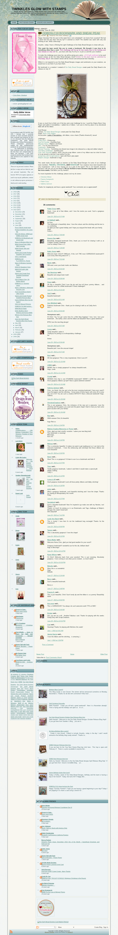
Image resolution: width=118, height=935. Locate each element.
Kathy (17, 545)
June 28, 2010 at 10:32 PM (56, 621)
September (18, 218)
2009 (15, 334)
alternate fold (17, 708)
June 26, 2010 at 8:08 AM (56, 278)
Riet (48, 416)
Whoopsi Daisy (43, 144)
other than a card (16, 711)
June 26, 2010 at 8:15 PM (56, 536)
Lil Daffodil (51, 220)
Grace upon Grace (21, 611)
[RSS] (11, 932)
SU (32, 692)
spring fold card (28, 715)
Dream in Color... (21, 609)
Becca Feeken (46, 840)
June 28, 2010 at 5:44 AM (56, 610)
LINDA (49, 365)
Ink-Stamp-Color (21, 653)
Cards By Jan (45, 876)
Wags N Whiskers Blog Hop (23, 242)
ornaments (30, 710)
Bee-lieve (44, 851)
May (16, 323)
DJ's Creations (20, 623)
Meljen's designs (43, 157)
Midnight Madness (21, 679)
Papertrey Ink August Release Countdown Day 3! (56, 807)
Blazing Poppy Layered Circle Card (52, 864)
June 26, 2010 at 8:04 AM (56, 269)
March (17, 327)
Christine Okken (46, 177)
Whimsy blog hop (16, 706)
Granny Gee (51, 238)
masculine (30, 708)
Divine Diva (24, 676)
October (17, 216)
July (16, 223)
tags (18, 718)
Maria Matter (51, 540)
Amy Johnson (46, 826)
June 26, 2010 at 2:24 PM (56, 440)
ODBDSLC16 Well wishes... (23, 306)
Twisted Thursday (44, 149)
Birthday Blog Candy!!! (56, 689)
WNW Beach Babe (21, 308)
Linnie (49, 329)
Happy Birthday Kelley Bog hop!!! (59, 773)
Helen (17, 428)
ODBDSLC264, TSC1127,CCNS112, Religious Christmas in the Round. (63, 878)
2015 (15, 198)
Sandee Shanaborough (23, 475)
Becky (49, 263)
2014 (15, 201)
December (18, 212)
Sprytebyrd (51, 502)
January (17, 332)
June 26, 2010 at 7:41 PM (56, 515)
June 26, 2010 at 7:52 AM (56, 259)
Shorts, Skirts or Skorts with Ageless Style (54, 828)
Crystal (49, 376)
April (16, 325)
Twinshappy (19, 616)
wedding (28, 718)
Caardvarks (42, 147)
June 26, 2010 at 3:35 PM (56, 453)
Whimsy (30, 703)
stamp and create (16, 717)
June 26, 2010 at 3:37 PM (56, 463)
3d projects (14, 674)
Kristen (49, 613)
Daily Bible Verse (22, 112)
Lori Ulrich (19, 441)
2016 (15, 196)
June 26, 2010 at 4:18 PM (56, 486)
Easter (31, 676)
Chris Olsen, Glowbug (20, 95)
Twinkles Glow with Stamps (39, 9)
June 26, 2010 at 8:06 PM (56, 527)
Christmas (30, 674)
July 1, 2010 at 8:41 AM (55, 631)
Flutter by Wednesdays (18, 678)
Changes (29, 443)
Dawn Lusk (19, 493)
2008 (15, 336)
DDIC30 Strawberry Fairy (23, 267)
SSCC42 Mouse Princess (23, 304)
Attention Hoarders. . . (48, 885)
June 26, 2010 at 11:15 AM (56, 384)
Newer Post (40, 654)
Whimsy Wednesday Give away (22, 705)
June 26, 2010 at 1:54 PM (56, 425)
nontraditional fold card (18, 710)
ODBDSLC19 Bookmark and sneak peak (71, 33)
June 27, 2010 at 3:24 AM (56, 575)
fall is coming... (46, 821)
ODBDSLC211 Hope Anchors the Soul (61, 786)
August (17, 221)
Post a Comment (47, 644)
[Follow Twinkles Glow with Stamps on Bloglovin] (21, 128)
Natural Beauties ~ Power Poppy (51, 858)
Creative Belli (15, 676)
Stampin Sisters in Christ (19, 698)
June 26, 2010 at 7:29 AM (56, 248)
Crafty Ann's (42, 140)
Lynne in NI (51, 479)
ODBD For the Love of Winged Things (53, 892)
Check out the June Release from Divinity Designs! (29, 483)
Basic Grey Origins (49, 133)
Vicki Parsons (46, 869)
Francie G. (51, 592)
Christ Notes (23, 115)
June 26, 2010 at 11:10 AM (56, 361)
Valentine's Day (19, 701)
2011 (15, 207)
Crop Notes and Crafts (23, 660)
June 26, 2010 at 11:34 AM (56, 412)
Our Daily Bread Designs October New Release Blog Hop (67, 717)
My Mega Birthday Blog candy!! (58, 731)
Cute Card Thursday (45, 152)
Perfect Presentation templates (22, 690)
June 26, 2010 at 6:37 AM (56, 216)
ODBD (20, 682)
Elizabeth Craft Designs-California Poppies (54, 835)
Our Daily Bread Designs (73, 67)
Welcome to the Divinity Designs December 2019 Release (29, 465)
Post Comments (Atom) (54, 657)
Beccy (49, 579)
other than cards (28, 711)
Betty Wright (45, 805)
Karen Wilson (52, 555)
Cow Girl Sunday (43, 142)
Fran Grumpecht (46, 890)
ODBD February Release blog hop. (60, 745)
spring (21, 715)
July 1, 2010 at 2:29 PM (55, 640)
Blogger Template (49, 932)
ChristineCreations (54, 403)
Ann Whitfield (52, 303)
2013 (15, 203)
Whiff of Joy (22, 703)
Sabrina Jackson (46, 184)
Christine (61, 165)
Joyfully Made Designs (48, 863)
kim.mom (50, 603)
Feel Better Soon (21, 655)
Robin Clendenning (47, 833)
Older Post (104, 654)
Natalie (52, 165)
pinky (49, 489)
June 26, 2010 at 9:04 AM (56, 311)
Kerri (49, 355)
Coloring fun (19, 618)
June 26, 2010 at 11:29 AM (56, 399)
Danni (49, 457)
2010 (15, 210)
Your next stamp (28, 706)
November (18, 214)
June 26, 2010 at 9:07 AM (56, 326)
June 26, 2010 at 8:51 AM (56, 299)
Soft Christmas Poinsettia (57, 703)
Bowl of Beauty (20, 639)
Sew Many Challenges (45, 151)
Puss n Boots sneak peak (23, 227)
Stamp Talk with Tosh (22, 644)
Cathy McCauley (21, 457)
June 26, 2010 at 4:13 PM (56, 476)
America (74, 165)
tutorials (22, 718)
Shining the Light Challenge (20, 694)
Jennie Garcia (52, 634)
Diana (17, 530)
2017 (15, 194)
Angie (17, 516)
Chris (17, 560)
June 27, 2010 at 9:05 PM (56, 600)
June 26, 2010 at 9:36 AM (56, 342)
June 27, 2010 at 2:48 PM (56, 589)
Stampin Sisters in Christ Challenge (22, 698)
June (16, 225)
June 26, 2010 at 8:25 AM (56, 290)
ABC (39, 145)
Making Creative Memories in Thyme (60, 429)
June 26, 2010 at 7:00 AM (56, 235)
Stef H (49, 293)
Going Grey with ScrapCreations (49, 156)
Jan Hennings (52, 272)
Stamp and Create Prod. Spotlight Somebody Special (22, 275)
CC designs (22, 674)
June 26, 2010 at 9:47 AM (56, 352)
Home (72, 654)
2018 (15, 192)
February (18, 330)
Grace (18, 574)
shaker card (14, 715)
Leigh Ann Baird (53, 519)
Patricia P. (70, 932)
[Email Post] (70, 35)
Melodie (50, 566)
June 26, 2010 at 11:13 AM (56, 373)
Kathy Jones (51, 251)
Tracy (49, 466)
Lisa (17, 589)
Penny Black (29, 688)
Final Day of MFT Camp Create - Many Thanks (55, 871)
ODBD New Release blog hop (58, 759)
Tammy (50, 530)
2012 (15, 205)
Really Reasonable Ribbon (20, 692)
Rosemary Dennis (47, 819)
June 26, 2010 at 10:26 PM (56, 562)
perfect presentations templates (22, 713)
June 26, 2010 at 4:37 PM (56, 499)
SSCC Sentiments (20, 256)
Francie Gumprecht (47, 179)
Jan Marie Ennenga (47, 883)
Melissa (50, 444)
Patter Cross (45, 181)
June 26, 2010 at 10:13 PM (56, 551)
